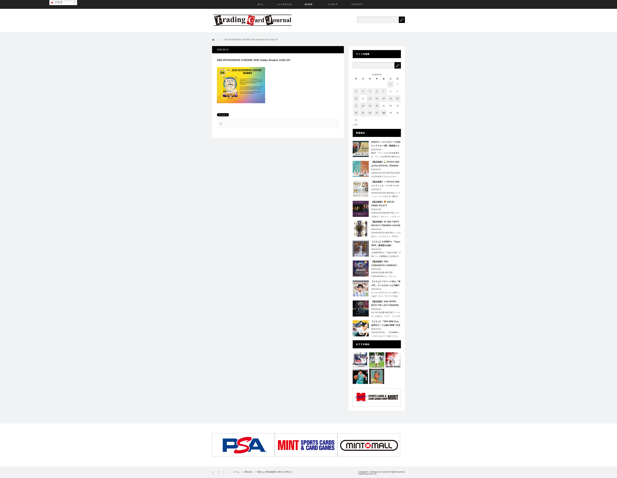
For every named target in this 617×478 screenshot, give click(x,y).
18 (363, 106)
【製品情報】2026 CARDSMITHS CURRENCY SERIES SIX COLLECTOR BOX (384, 264)
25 (363, 113)
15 (390, 98)
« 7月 (355, 125)
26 (370, 113)
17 (356, 106)
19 (370, 106)
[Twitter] (213, 472)
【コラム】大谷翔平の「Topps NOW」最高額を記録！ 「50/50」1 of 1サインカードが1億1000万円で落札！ (386, 244)
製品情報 (308, 4)
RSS (223, 472)
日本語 (58, 2)
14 (384, 98)
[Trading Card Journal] (252, 20)
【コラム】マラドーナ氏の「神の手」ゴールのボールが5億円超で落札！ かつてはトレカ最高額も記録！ (385, 284)
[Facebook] (218, 472)
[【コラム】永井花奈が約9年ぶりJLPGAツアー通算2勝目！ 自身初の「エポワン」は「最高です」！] (376, 360)
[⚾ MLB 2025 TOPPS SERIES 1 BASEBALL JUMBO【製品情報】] (360, 360)
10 (356, 98)
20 (377, 106)
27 (377, 113)
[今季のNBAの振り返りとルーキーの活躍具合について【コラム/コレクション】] (360, 376)
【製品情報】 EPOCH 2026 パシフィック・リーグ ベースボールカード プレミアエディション (385, 184)
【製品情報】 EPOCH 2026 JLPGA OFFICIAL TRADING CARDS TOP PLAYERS (385, 164)
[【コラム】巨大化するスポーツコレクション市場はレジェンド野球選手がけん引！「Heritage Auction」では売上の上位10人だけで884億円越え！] (376, 376)
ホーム (260, 4)
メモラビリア (356, 4)
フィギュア (332, 4)
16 (397, 98)
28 (384, 113)
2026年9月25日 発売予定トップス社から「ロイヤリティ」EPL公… (386, 235)
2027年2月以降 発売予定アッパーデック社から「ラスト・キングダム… (385, 316)
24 (356, 113)
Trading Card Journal (379, 472)
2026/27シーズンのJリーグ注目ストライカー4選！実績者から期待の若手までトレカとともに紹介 (386, 144)
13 (377, 98)
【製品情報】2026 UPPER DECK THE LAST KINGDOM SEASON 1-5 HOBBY (384, 304)
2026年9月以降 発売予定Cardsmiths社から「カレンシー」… (384, 276)
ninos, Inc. (372, 474)
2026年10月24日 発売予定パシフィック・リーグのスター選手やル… (385, 196)
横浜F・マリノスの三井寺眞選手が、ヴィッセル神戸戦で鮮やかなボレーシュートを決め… (385, 156)
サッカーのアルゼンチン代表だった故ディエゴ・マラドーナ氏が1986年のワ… (385, 296)
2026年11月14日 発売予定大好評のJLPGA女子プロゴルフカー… (385, 175)
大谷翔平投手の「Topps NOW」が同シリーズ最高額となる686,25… (386, 254)
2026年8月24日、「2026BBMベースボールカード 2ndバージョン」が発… (385, 336)
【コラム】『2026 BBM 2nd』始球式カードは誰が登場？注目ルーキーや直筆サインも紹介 (385, 324)
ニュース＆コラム (284, 4)
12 (370, 98)
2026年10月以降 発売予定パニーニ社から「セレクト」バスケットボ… (385, 216)
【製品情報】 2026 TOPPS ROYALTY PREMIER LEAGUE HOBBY (385, 224)
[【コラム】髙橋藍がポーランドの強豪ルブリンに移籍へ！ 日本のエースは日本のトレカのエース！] (393, 360)
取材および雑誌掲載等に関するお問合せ (274, 472)
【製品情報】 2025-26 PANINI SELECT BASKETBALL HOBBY (382, 204)
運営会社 (248, 472)
